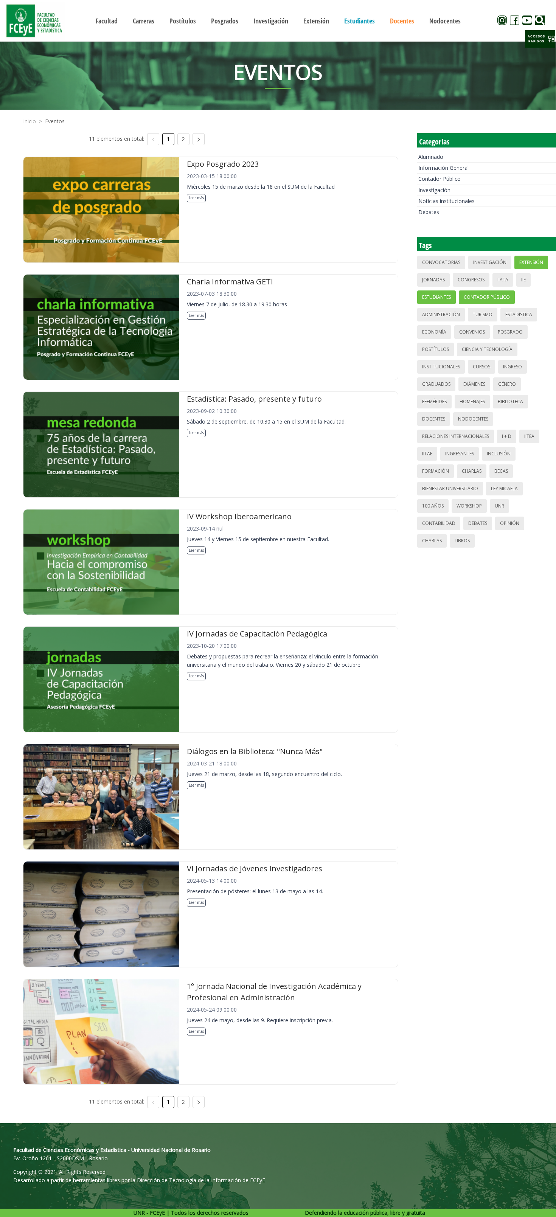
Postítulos (435, 349)
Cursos (481, 366)
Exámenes (474, 384)
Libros (462, 540)
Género (507, 384)
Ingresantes (459, 453)
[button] (540, 39)
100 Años (433, 506)
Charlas (471, 471)
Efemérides (434, 401)
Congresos (471, 279)
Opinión (509, 523)
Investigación (434, 190)
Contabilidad (438, 523)
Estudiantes (436, 297)
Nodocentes (473, 419)
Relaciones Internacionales (455, 436)
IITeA (529, 436)
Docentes (433, 419)
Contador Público (439, 178)
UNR (499, 506)
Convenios (472, 332)
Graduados (436, 384)
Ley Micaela (504, 488)
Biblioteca (510, 401)
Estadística (518, 314)
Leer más (196, 197)
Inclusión (499, 453)
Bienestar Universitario (450, 488)
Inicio (29, 121)
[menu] (278, 20)
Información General (443, 167)
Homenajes (472, 401)
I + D (506, 436)
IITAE (427, 453)
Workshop (469, 506)
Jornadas (433, 279)
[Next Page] (199, 139)
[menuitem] (107, 20)
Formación (435, 471)
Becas (501, 471)
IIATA (502, 279)
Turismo (482, 314)
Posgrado (510, 332)
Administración (441, 314)
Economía (434, 332)
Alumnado (430, 156)
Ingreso (512, 366)
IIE (523, 279)
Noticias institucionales (446, 201)
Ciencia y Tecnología (487, 349)
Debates (428, 212)
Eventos (55, 121)
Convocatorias (441, 262)
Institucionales (441, 366)
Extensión (531, 262)
